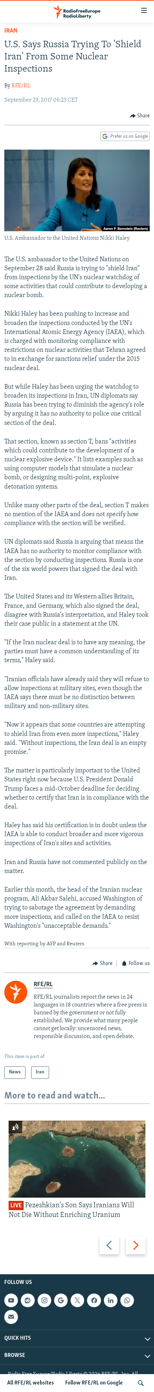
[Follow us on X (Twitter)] (77, 1300)
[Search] (140, 1383)
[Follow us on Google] (61, 1300)
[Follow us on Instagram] (44, 1300)
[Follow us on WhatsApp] (127, 1300)
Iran (11, 31)
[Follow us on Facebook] (94, 1300)
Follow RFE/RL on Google (94, 1383)
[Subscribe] (11, 1317)
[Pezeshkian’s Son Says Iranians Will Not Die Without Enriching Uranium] (77, 1159)
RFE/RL (20, 86)
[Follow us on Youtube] (11, 1300)
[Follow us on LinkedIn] (110, 1300)
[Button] (140, 116)
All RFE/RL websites (30, 1383)
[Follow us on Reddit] (27, 1300)
